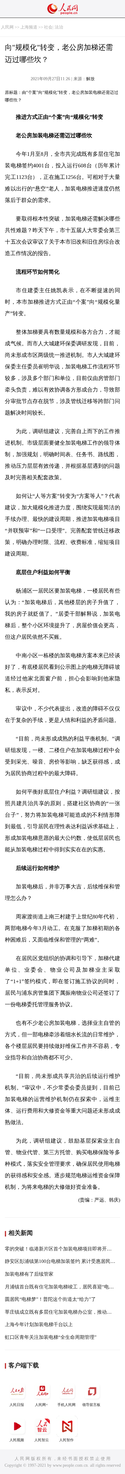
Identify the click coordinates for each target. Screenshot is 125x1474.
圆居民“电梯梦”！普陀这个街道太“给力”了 (50, 1299)
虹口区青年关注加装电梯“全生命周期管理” (50, 1337)
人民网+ (41, 1405)
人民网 (7, 27)
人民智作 (66, 1440)
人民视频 (16, 1440)
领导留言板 (91, 1405)
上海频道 (28, 27)
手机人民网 (66, 1405)
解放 (90, 79)
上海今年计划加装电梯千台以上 (39, 1324)
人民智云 (41, 1440)
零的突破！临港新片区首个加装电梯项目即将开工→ (61, 1248)
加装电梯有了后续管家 (29, 1274)
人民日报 (16, 1405)
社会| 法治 (53, 27)
